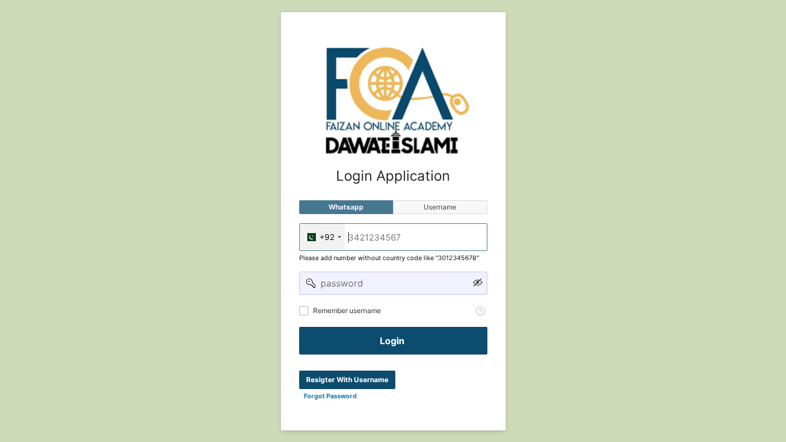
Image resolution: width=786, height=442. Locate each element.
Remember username (347, 310)
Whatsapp (346, 207)
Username (439, 207)
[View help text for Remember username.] (480, 311)
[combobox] (322, 237)
